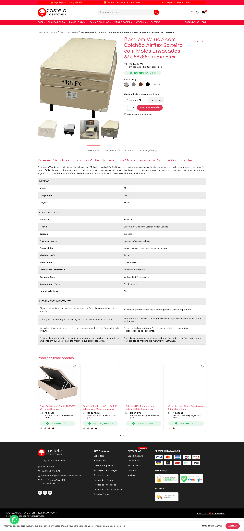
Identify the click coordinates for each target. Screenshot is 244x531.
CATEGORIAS (137, 450)
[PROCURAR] (156, 12)
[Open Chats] (14, 519)
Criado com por (210, 513)
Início (40, 32)
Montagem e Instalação (105, 470)
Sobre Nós (99, 456)
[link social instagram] (45, 493)
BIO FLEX (200, 41)
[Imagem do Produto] (58, 383)
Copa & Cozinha (135, 456)
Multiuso (132, 475)
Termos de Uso (101, 475)
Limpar (157, 84)
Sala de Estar (134, 460)
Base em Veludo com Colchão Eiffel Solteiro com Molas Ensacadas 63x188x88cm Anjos (100, 409)
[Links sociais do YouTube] (50, 493)
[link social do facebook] (40, 493)
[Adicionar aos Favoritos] (74, 366)
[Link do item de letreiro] (105, 2)
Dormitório (51, 32)
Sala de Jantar (134, 465)
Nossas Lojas (100, 460)
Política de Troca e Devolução (108, 489)
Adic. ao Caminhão (150, 107)
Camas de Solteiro (69, 32)
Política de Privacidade (105, 485)
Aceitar (232, 526)
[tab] (93, 149)
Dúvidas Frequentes (104, 465)
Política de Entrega (103, 480)
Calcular (156, 100)
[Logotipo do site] (52, 12)
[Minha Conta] (192, 12)
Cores (127, 79)
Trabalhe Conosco (102, 494)
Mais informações (212, 526)
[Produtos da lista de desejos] (198, 12)
